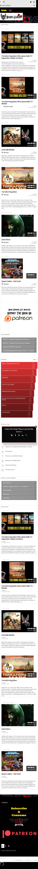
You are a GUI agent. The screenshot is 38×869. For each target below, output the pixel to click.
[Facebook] (5, 846)
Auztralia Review (7, 150)
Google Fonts (19, 860)
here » (36, 860)
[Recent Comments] (8, 846)
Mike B (35, 60)
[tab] (2, 846)
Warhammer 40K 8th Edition (13, 460)
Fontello (27, 860)
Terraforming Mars (9, 192)
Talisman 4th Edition (10, 465)
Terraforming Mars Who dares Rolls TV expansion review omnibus (16, 57)
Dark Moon (5, 240)
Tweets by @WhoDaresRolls (8, 850)
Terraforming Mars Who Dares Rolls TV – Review (17, 103)
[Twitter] (2, 846)
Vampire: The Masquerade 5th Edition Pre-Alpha (18, 447)
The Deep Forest (9, 469)
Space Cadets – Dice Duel (11, 281)
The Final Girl (8, 451)
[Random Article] (3, 2)
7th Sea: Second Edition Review (14, 456)
